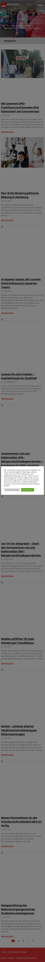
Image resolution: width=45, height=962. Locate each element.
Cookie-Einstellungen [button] (12, 490)
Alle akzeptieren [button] (27, 490)
